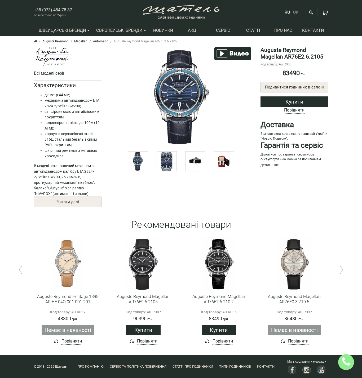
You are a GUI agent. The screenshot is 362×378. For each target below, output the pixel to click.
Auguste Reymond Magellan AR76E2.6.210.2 (218, 299)
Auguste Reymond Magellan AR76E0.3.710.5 (294, 299)
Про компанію (90, 366)
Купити (294, 102)
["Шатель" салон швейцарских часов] (181, 12)
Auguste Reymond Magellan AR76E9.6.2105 (143, 299)
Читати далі (68, 201)
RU (287, 12)
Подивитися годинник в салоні (294, 87)
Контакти (266, 366)
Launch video (232, 53)
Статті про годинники (193, 366)
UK (295, 12)
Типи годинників (235, 366)
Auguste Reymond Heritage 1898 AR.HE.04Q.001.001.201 (68, 299)
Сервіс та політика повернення (138, 366)
